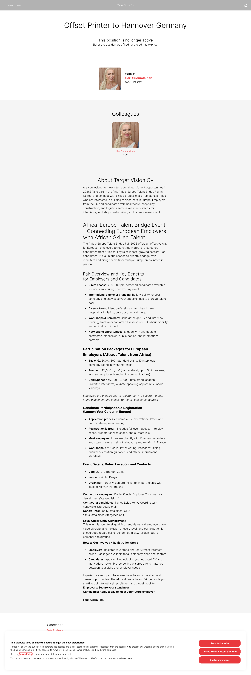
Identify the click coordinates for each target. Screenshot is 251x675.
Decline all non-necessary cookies (220, 651)
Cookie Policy (25, 654)
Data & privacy (55, 630)
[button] (245, 5)
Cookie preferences (220, 660)
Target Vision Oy (125, 5)
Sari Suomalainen (138, 78)
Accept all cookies (220, 643)
